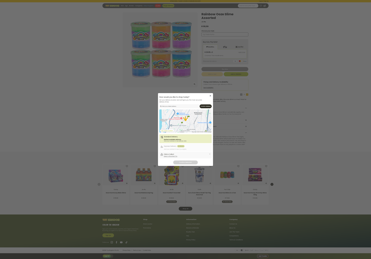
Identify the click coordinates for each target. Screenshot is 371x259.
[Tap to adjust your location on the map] (185, 121)
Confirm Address (206, 106)
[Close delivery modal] (210, 95)
